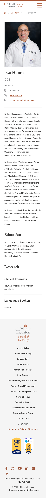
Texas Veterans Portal (23, 413)
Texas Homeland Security (23, 408)
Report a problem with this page (24, 490)
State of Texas (23, 397)
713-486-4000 (24, 482)
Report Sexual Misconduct (23, 386)
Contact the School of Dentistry (23, 429)
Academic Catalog (23, 353)
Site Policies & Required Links (23, 391)
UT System (23, 424)
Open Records (23, 375)
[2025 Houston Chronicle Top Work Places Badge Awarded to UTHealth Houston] (17, 445)
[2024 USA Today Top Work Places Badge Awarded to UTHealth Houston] (30, 445)
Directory (15, 13)
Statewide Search (23, 402)
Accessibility (23, 348)
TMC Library (23, 418)
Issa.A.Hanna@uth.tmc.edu (22, 100)
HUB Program (23, 364)
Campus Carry (23, 359)
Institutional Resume (23, 370)
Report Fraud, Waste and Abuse (23, 380)
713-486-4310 (16, 95)
